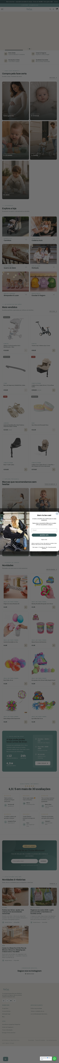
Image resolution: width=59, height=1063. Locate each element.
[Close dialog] (57, 513)
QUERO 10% (44, 535)
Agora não (44, 539)
